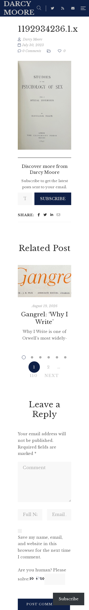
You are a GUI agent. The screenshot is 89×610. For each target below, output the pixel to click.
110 (33, 375)
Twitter (52, 8)
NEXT (52, 375)
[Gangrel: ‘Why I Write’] (44, 281)
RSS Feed (62, 8)
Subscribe (53, 198)
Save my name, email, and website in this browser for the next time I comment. (44, 547)
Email (73, 8)
